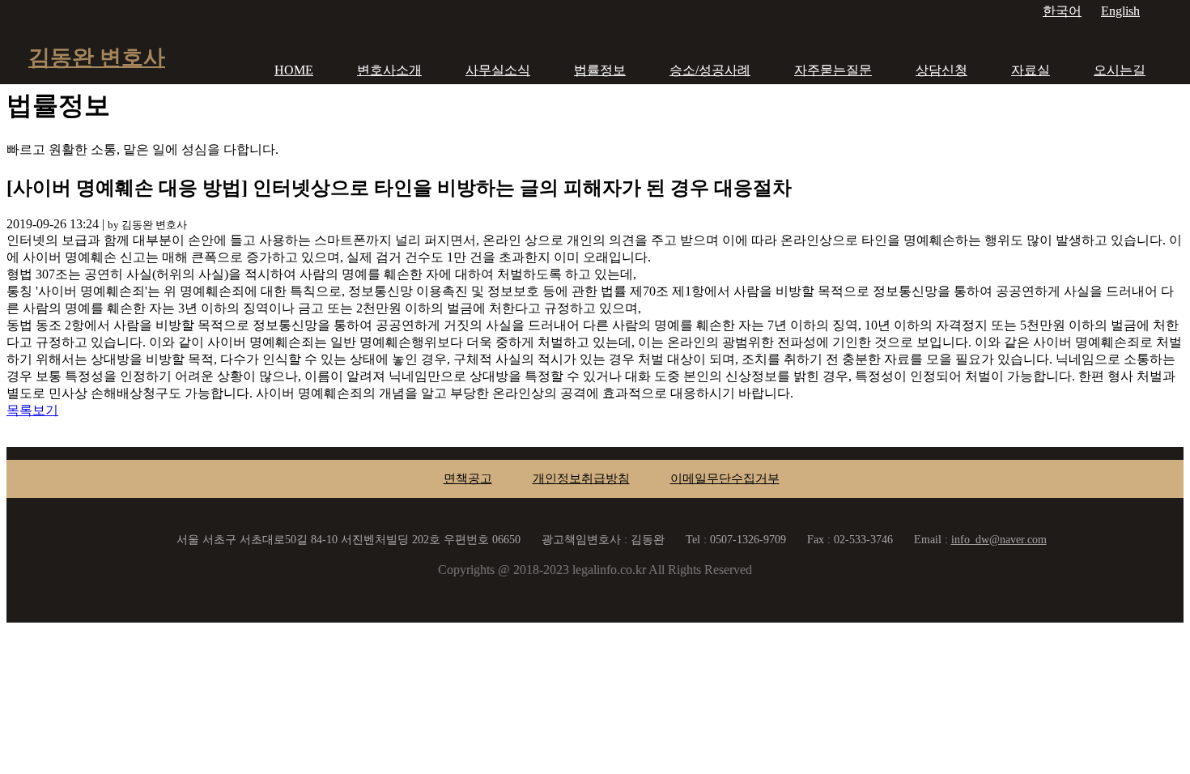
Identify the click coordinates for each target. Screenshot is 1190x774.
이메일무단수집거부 (725, 478)
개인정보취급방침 (581, 478)
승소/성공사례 (709, 70)
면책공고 (468, 478)
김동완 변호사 (96, 57)
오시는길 (1119, 70)
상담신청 (941, 70)
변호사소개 (389, 70)
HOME (293, 70)
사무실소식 (497, 70)
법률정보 (600, 70)
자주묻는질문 (833, 70)
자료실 (1030, 70)
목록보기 (32, 410)
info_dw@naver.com (999, 540)
